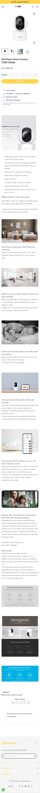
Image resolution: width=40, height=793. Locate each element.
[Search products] (32, 7)
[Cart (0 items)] (37, 7)
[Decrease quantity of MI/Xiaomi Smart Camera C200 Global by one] (11, 75)
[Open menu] (3, 7)
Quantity (4, 75)
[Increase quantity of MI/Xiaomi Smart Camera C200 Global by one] (36, 75)
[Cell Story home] (17, 6)
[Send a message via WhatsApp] (3, 789)
